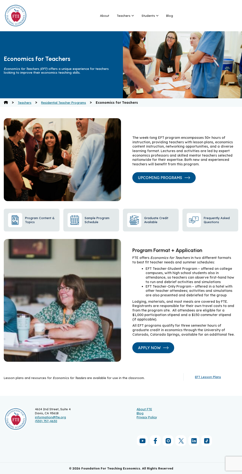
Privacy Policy (147, 417)
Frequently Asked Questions (217, 220)
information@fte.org (50, 417)
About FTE (144, 409)
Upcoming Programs (160, 177)
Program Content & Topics (40, 220)
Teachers (123, 16)
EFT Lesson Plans (208, 377)
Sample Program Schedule (97, 220)
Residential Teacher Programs (63, 102)
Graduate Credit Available (156, 220)
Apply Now (149, 347)
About (104, 16)
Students (148, 16)
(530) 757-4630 (46, 421)
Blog (169, 16)
